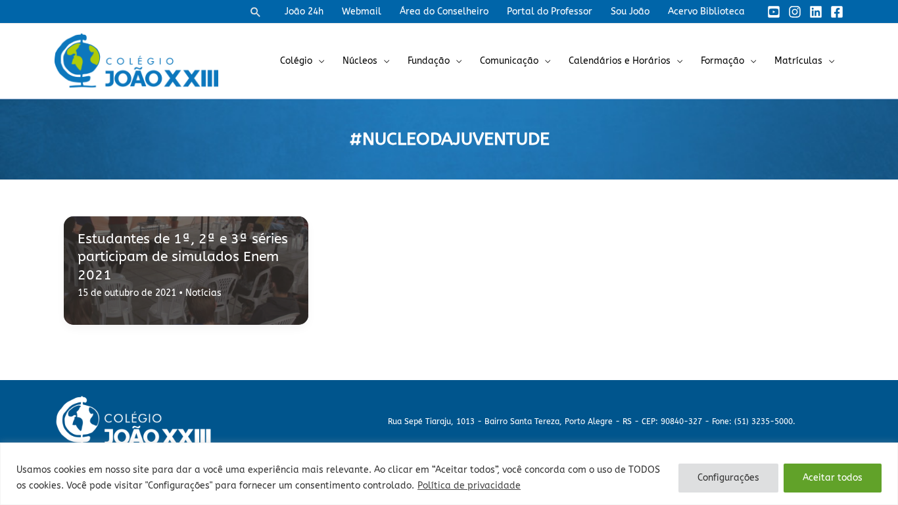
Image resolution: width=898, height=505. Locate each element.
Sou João (630, 11)
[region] (449, 474)
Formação (722, 60)
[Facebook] (836, 11)
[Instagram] (794, 11)
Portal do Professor (549, 11)
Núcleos (360, 60)
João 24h (304, 11)
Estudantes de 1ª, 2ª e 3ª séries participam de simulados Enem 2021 (183, 257)
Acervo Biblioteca (706, 11)
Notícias (203, 293)
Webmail (361, 11)
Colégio (296, 60)
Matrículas (798, 60)
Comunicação (509, 60)
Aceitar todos (833, 477)
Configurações (728, 477)
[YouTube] (773, 11)
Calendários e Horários (620, 60)
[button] (255, 11)
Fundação (429, 60)
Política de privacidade (469, 485)
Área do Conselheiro (444, 11)
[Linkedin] (815, 11)
